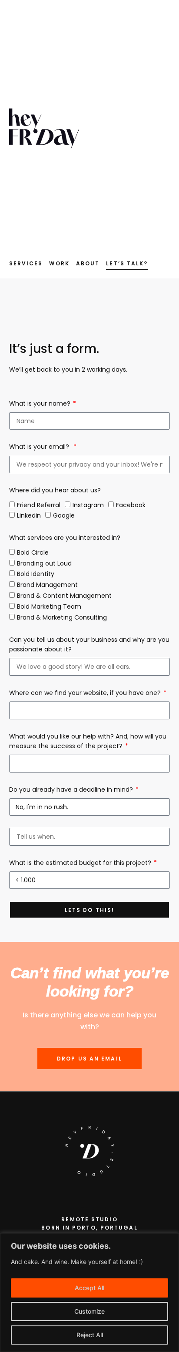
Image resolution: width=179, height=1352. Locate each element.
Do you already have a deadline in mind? (72, 789)
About (88, 263)
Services (26, 263)
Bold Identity (35, 574)
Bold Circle (33, 552)
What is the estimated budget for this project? (81, 862)
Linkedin (29, 516)
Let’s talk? (127, 263)
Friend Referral (38, 505)
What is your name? (40, 403)
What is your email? (41, 446)
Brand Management (47, 585)
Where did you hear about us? (55, 490)
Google (64, 516)
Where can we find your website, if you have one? (85, 692)
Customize (89, 1311)
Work (59, 263)
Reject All (89, 1334)
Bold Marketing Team (49, 606)
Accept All (89, 1287)
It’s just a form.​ (54, 349)
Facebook (131, 505)
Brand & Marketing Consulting (62, 617)
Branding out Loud (44, 563)
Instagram (88, 505)
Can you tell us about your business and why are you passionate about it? (89, 644)
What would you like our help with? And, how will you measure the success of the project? (87, 741)
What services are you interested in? (64, 537)
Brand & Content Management (64, 596)
